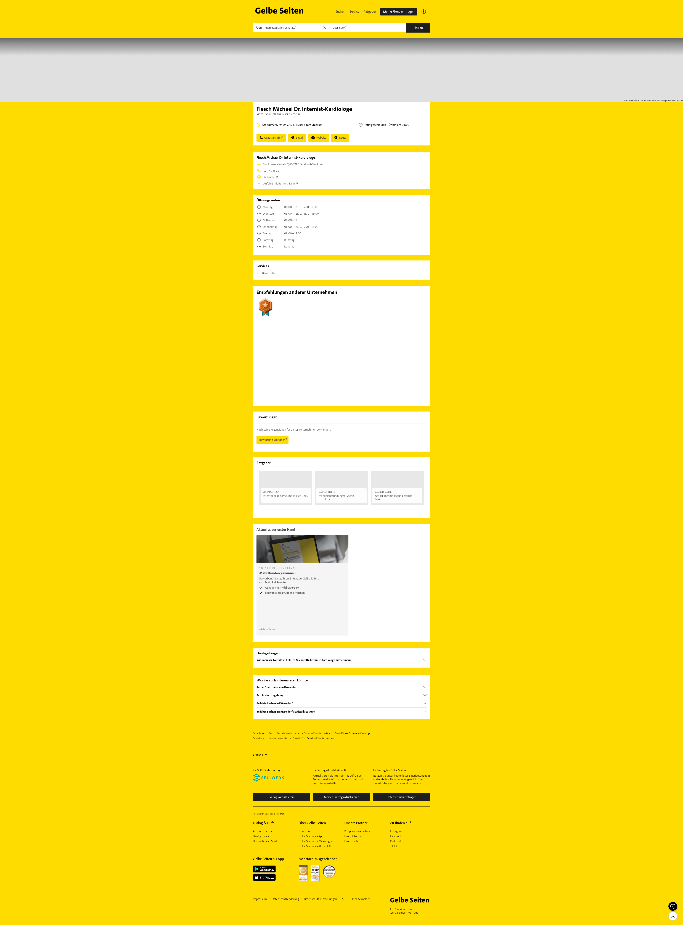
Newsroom (305, 831)
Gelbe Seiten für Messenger (315, 841)
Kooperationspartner (357, 831)
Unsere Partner (355, 823)
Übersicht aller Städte (266, 841)
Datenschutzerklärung (285, 899)
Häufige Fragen (262, 836)
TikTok (394, 846)
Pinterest (395, 841)
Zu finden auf (400, 823)
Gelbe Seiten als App (311, 836)
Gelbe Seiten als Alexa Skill (315, 846)
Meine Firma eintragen (398, 11)
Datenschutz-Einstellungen (320, 899)
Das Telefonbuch (354, 836)
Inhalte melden (361, 899)
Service (354, 11)
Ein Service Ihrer (404, 911)
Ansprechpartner (263, 831)
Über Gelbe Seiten (312, 823)
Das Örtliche (351, 841)
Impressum (260, 899)
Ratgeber (370, 11)
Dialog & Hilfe (263, 823)
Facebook (396, 836)
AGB (344, 899)
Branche (258, 755)
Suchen (340, 11)
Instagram (396, 831)
